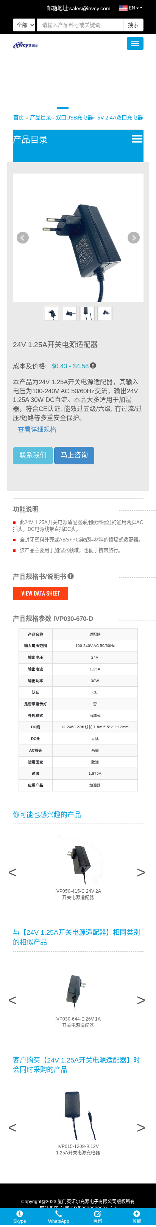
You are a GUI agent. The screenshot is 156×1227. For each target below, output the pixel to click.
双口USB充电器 (74, 118)
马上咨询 (74, 455)
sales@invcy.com (90, 8)
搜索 (133, 25)
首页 (18, 118)
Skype (19, 1221)
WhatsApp (58, 1221)
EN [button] (131, 8)
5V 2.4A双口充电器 (120, 118)
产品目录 (40, 118)
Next (134, 238)
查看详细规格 (37, 429)
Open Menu (135, 138)
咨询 (97, 1221)
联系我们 (33, 455)
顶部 (136, 1221)
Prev (23, 238)
